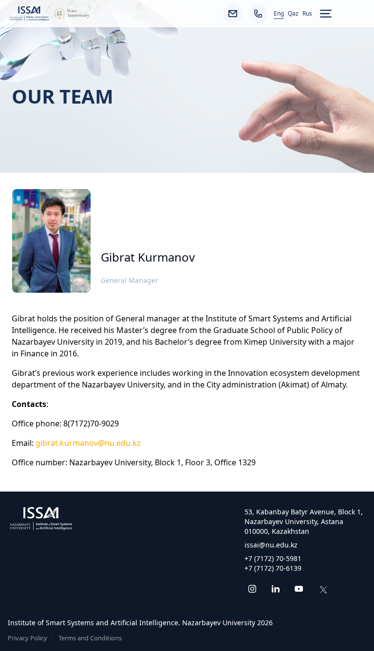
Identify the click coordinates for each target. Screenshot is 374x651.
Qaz (293, 14)
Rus (307, 14)
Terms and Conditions (90, 637)
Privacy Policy (27, 637)
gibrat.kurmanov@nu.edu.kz (88, 443)
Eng (279, 14)
